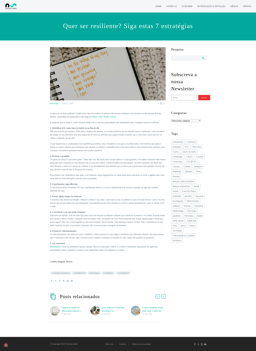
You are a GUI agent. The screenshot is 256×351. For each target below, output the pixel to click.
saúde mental (178, 221)
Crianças (176, 166)
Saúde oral (191, 221)
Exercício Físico (189, 191)
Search (203, 58)
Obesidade (198, 206)
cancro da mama (189, 152)
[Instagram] (202, 344)
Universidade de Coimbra (183, 235)
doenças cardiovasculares (183, 181)
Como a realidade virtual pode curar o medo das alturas (152, 310)
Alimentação (178, 142)
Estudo (175, 191)
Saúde (199, 216)
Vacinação (177, 240)
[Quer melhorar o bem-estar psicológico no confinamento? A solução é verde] (96, 311)
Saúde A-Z (171, 6)
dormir (196, 186)
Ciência (234, 6)
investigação (178, 201)
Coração (199, 157)
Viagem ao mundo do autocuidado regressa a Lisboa (71, 310)
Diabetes (188, 171)
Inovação (199, 196)
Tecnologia (177, 230)
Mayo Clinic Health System (104, 117)
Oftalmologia (178, 211)
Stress (183, 226)
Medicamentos (193, 201)
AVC (187, 147)
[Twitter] (56, 281)
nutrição (187, 206)
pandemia (177, 216)
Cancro (176, 152)
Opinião (247, 6)
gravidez (188, 196)
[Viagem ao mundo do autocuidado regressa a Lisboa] (55, 311)
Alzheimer (191, 142)
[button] (158, 297)
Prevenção (188, 216)
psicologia (94, 273)
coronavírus (177, 161)
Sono (175, 226)
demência (198, 166)
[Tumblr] (64, 281)
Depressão (177, 171)
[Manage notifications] (6, 345)
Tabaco (192, 226)
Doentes (176, 176)
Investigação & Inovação (211, 6)
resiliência (108, 273)
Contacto (122, 344)
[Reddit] (72, 281)
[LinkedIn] (68, 281)
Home (158, 6)
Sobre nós (109, 344)
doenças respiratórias (181, 186)
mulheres (176, 206)
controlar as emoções (61, 273)
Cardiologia (177, 157)
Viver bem (186, 6)
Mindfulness (55, 247)
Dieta (198, 171)
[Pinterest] (60, 281)
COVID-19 (191, 161)
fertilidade (177, 196)
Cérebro (187, 166)
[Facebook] (52, 281)
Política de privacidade (141, 344)
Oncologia (191, 211)
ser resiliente (123, 273)
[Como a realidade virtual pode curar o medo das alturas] (136, 311)
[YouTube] (205, 344)
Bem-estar (54, 103)
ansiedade (177, 147)
